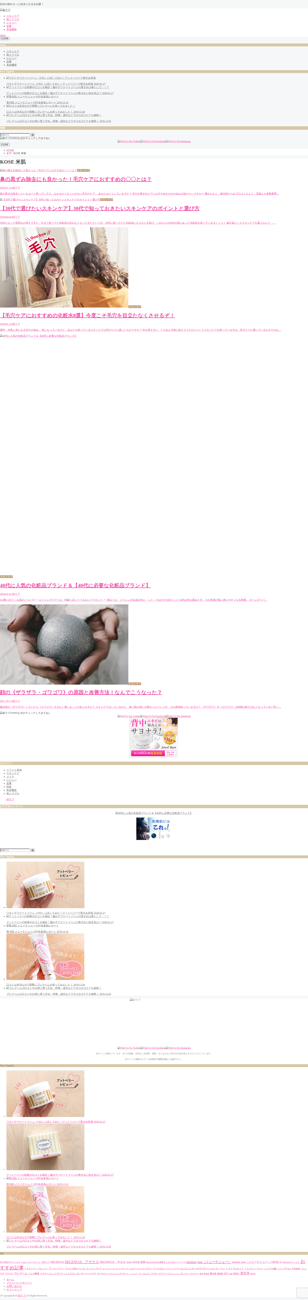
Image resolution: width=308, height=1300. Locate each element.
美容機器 (11, 29)
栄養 (9, 26)
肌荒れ (236, 1274)
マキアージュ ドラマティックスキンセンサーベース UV (68, 1273)
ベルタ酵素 (33, 1273)
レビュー (11, 22)
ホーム (10, 1279)
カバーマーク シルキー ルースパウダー (134, 1269)
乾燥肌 (206, 1274)
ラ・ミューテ (132, 1274)
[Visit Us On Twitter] (128, 141)
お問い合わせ (14, 1286)
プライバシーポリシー (19, 1283)
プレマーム (20, 1273)
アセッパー (43, 1269)
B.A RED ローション (10, 1262)
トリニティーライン (253, 1269)
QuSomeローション (291, 1262)
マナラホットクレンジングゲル (111, 1274)
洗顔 (231, 1274)
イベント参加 (14, 770)
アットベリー (56, 1268)
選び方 (253, 1274)
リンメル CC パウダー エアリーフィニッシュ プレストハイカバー (168, 1274)
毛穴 (226, 1273)
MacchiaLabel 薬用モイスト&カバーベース (166, 1262)
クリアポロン (159, 1269)
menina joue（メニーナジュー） (208, 1262)
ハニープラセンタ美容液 (288, 1269)
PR (280, 1262)
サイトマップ (14, 1289)
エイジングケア (94, 1268)
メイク (10, 776)
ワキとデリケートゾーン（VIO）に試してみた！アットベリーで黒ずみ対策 (55, 913)
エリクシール (109, 1269)
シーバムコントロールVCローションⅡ (196, 1268)
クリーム (169, 1269)
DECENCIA (57, 1262)
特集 (9, 786)
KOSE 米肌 (139, 1262)
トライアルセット (235, 1268)
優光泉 (213, 1273)
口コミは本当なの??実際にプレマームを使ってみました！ (45, 984)
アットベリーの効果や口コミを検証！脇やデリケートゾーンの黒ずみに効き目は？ (60, 1175)
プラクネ (9, 1274)
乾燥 (201, 1274)
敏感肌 (220, 1274)
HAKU (129, 1262)
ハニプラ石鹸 (270, 1269)
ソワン (222, 1269)
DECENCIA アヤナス (82, 1262)
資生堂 (245, 1273)
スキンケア (12, 16)
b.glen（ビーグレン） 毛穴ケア (35, 1262)
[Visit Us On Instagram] (178, 141)
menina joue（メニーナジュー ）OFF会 (255, 1262)
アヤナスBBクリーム (75, 1268)
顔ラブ (10, 799)
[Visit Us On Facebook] (152, 141)
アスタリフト (30, 1269)
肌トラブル (12, 19)
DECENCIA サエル (113, 1262)
